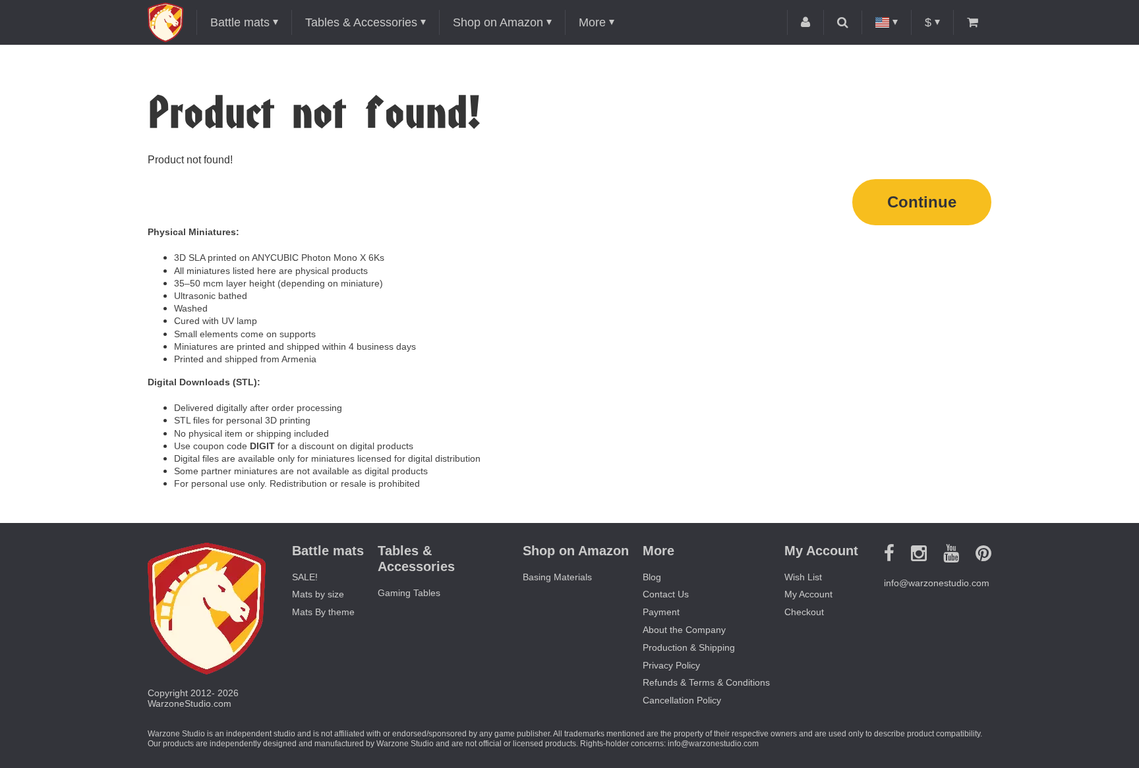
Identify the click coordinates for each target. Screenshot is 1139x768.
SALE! (305, 577)
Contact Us (666, 594)
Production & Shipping (689, 647)
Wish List (803, 577)
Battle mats (240, 22)
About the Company (684, 629)
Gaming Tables (409, 593)
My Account (808, 594)
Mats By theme (323, 612)
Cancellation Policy (682, 700)
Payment (661, 612)
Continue (921, 202)
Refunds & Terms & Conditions (706, 682)
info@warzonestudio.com (936, 583)
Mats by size (318, 594)
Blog (652, 577)
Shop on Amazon (498, 22)
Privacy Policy (671, 665)
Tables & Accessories (361, 22)
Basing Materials (557, 577)
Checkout (804, 612)
